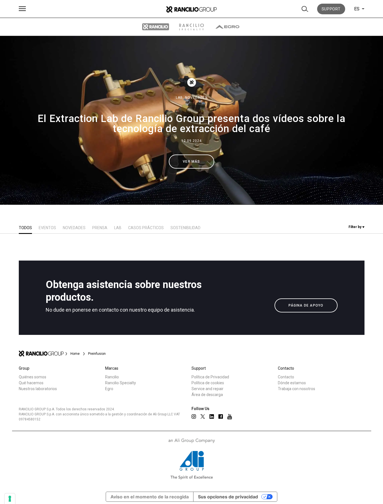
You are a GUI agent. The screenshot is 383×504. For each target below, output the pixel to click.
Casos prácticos (146, 227)
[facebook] (220, 416)
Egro (109, 388)
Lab (117, 227)
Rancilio (112, 377)
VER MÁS (191, 162)
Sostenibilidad (185, 227)
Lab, (180, 98)
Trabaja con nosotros (296, 388)
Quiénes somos (32, 377)
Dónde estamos (292, 383)
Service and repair (207, 388)
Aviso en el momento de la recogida (149, 497)
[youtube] (229, 416)
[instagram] (194, 416)
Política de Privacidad (210, 377)
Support (331, 9)
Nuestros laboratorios (38, 388)
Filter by (355, 227)
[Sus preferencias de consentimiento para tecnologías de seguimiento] (9, 498)
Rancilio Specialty (120, 383)
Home (75, 354)
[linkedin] (211, 416)
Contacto (286, 377)
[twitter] (202, 416)
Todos (25, 227)
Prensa (99, 227)
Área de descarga (207, 394)
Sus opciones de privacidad (228, 497)
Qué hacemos (31, 383)
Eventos (47, 227)
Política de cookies (208, 383)
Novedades (196, 98)
